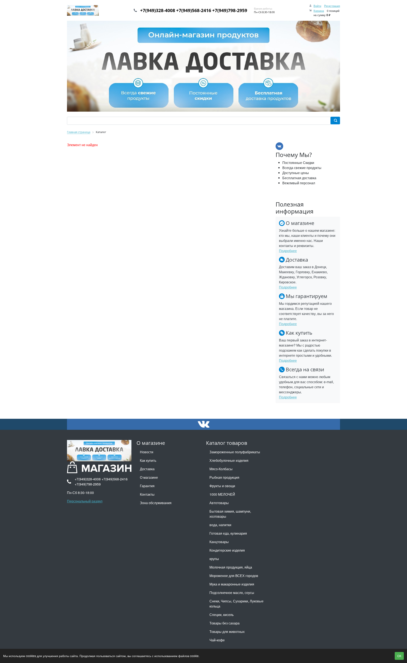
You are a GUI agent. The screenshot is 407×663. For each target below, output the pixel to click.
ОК (399, 656)
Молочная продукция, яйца (230, 567)
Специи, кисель (221, 614)
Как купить (148, 460)
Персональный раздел (84, 501)
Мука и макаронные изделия (231, 584)
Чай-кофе (217, 640)
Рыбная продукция (224, 477)
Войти (317, 6)
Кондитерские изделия (227, 550)
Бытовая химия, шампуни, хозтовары (230, 514)
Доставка (147, 468)
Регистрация (332, 6)
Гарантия (147, 485)
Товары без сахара (224, 623)
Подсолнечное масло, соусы (231, 592)
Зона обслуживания (155, 502)
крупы (214, 558)
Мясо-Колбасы (221, 468)
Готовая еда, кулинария (228, 533)
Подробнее (288, 250)
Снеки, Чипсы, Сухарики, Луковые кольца (236, 604)
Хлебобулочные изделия (228, 460)
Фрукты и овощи (222, 485)
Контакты (147, 494)
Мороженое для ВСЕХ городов (233, 575)
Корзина (319, 11)
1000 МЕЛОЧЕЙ (222, 494)
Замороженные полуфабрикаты (234, 451)
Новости (146, 451)
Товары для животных (227, 631)
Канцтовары (219, 541)
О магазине (149, 477)
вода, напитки (220, 524)
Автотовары (219, 502)
